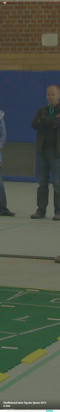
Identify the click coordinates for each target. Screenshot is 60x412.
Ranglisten (51, 3)
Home (31, 3)
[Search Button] (56, 3)
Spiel (42, 3)
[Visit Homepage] (8, 3)
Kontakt (46, 3)
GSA (38, 3)
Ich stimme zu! (49, 410)
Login (56, 0)
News (34, 3)
